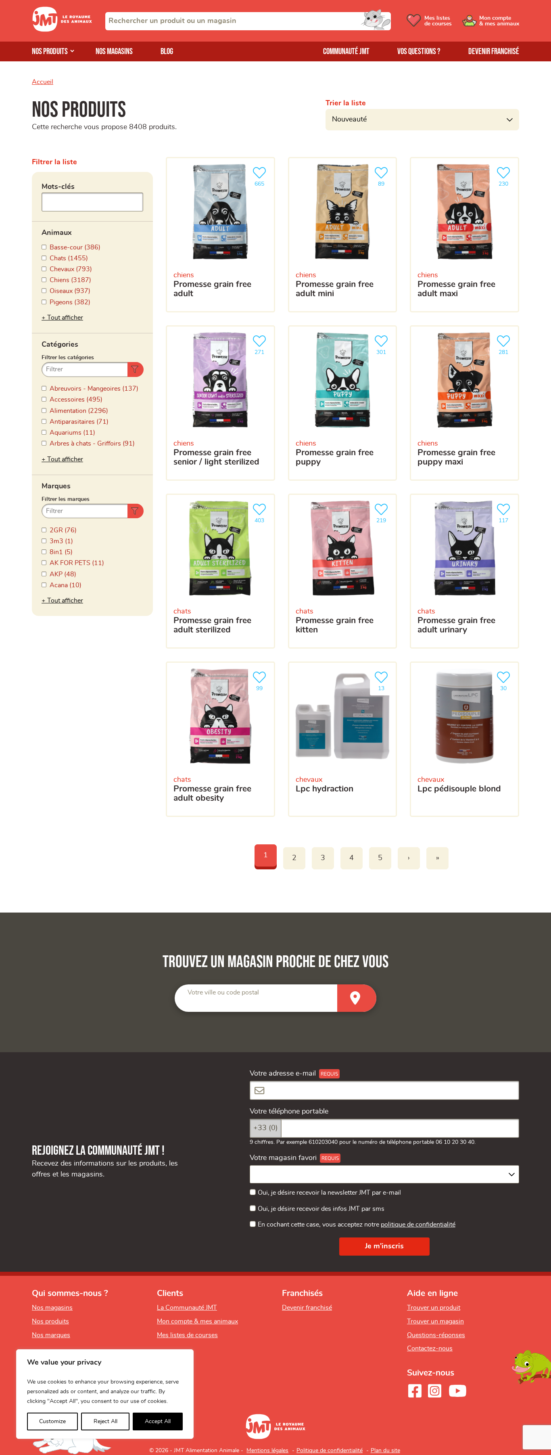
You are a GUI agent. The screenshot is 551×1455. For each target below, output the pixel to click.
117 (507, 518)
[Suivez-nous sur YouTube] (458, 1391)
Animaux (57, 233)
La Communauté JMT (187, 1307)
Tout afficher (65, 317)
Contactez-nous (430, 1348)
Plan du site (385, 1450)
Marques (56, 486)
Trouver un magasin (435, 1321)
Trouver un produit (433, 1307)
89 (385, 181)
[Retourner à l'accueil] (62, 29)
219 (384, 518)
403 (263, 518)
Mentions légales (267, 1450)
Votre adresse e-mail (283, 1073)
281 (507, 350)
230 (507, 181)
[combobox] (248, 21)
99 (263, 686)
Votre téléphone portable (289, 1111)
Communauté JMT (346, 51)
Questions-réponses (436, 1335)
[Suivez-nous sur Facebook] (414, 1390)
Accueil (42, 82)
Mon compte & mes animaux (197, 1321)
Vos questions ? (418, 51)
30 (507, 686)
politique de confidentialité (418, 1224)
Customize (52, 1421)
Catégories (60, 344)
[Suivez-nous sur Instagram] (434, 1390)
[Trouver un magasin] (356, 998)
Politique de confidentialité (329, 1450)
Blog (167, 51)
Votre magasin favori (283, 1158)
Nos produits (50, 51)
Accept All (158, 1421)
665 (263, 181)
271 (263, 350)
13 (385, 686)
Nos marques (51, 1335)
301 (384, 350)
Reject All (105, 1421)
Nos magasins (114, 51)
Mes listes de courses (187, 1335)
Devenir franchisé (493, 51)
